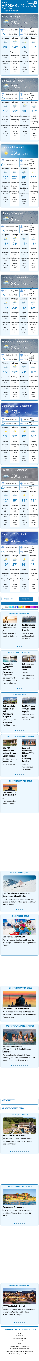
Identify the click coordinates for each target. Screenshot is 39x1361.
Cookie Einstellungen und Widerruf (19, 1354)
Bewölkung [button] (26, 599)
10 (28, 1151)
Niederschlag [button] (9, 599)
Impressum (19, 1335)
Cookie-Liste (19, 1341)
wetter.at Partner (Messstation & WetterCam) (20, 1351)
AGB (19, 1343)
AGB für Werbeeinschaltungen (19, 1348)
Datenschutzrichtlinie (19, 1338)
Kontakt (19, 1333)
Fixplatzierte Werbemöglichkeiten (19, 1346)
